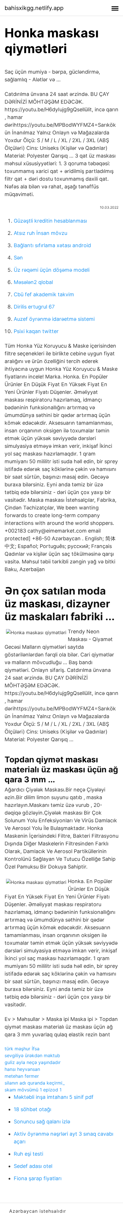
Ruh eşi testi (28, 1154)
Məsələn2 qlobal (33, 282)
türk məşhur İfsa (22, 1048)
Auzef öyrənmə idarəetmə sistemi (54, 319)
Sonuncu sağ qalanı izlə (42, 1122)
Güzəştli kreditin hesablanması (50, 221)
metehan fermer (22, 1076)
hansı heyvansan (22, 1069)
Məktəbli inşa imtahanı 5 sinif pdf (54, 1097)
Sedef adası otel (33, 1166)
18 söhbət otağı (32, 1109)
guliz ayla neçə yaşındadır (33, 1062)
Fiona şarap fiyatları (37, 1178)
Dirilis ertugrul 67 (34, 307)
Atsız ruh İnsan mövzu (40, 233)
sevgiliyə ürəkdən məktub (32, 1055)
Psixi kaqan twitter (36, 331)
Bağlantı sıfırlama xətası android (52, 245)
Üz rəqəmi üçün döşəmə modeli (52, 270)
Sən (18, 258)
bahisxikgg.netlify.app (34, 8)
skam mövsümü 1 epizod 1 (33, 1090)
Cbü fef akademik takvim (44, 294)
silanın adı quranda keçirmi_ (35, 1083)
